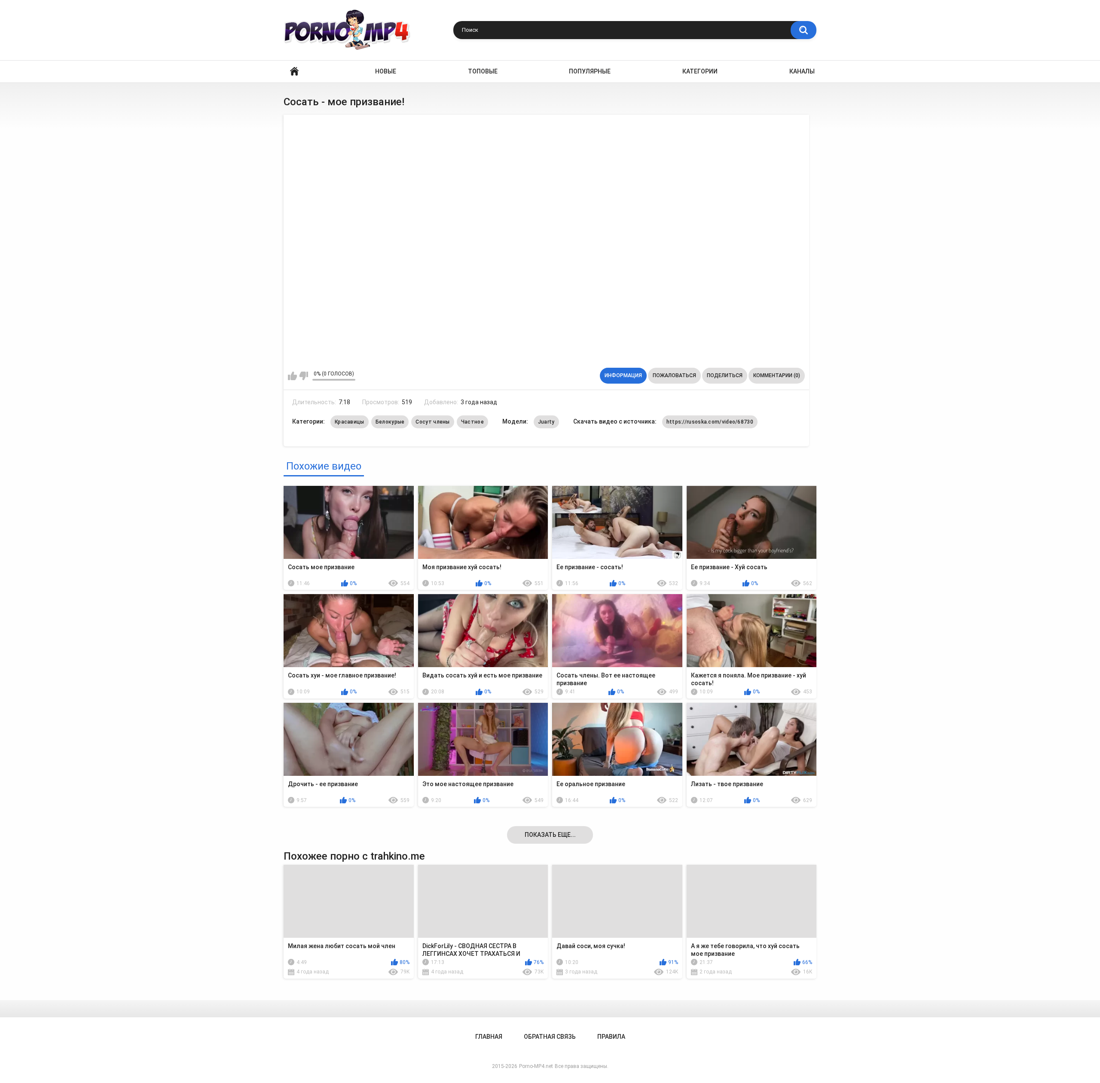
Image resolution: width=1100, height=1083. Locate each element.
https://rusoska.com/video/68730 (709, 422)
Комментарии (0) (776, 375)
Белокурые (390, 422)
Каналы (802, 71)
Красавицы (349, 422)
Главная (294, 71)
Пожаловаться (674, 375)
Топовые (483, 71)
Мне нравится (292, 376)
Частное (472, 422)
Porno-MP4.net (536, 1066)
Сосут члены (432, 422)
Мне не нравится (303, 376)
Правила (611, 1036)
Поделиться (724, 375)
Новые (385, 71)
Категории (700, 71)
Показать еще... (550, 834)
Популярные (590, 71)
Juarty (546, 422)
